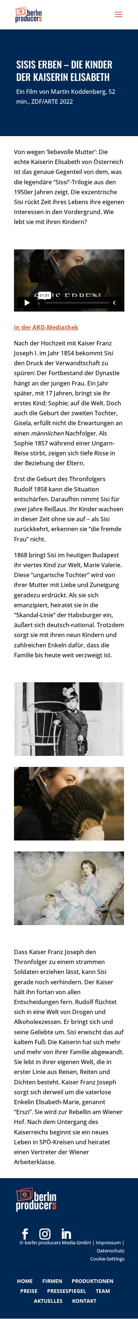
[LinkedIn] (66, 1222)
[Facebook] (25, 1222)
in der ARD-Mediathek (46, 327)
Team (103, 1290)
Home (25, 1280)
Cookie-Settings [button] (107, 1258)
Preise (29, 1290)
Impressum (108, 1242)
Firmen (52, 1280)
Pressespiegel (66, 1290)
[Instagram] (45, 1222)
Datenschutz (110, 1250)
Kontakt (84, 1300)
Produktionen (92, 1280)
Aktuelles (48, 1300)
